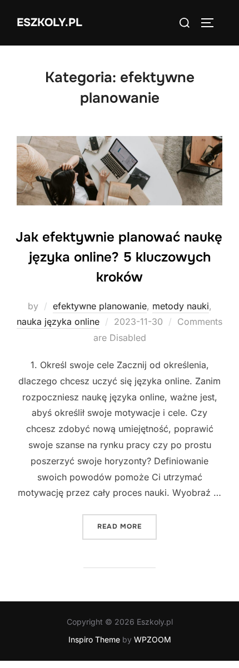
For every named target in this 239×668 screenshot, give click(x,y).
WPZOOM (152, 639)
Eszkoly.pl (49, 22)
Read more (127, 526)
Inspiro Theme (94, 639)
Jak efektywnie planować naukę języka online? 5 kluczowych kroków (119, 257)
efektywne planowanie (100, 306)
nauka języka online (58, 321)
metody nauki (180, 306)
